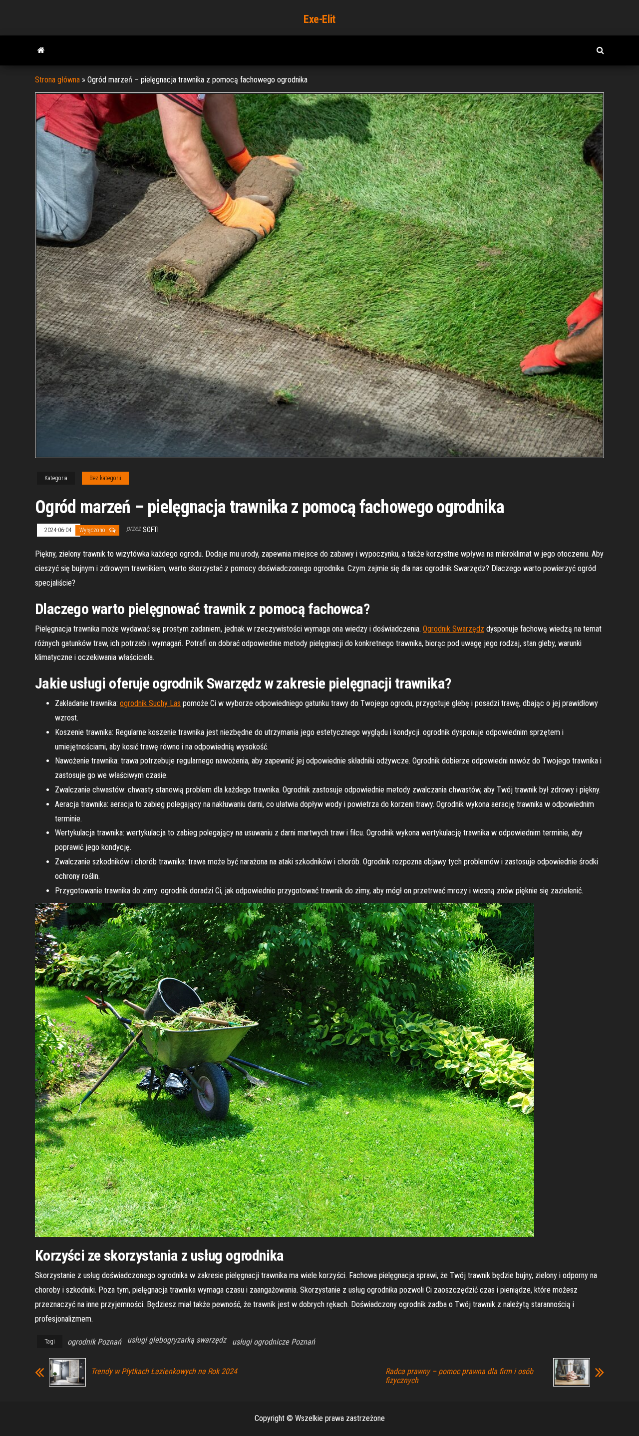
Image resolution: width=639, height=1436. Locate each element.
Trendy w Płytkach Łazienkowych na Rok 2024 (164, 1371)
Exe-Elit (319, 19)
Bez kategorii (105, 478)
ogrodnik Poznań (94, 1342)
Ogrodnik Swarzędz (453, 629)
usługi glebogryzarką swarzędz (176, 1340)
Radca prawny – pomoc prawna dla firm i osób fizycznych (459, 1376)
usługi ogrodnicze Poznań (273, 1342)
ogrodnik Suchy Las (150, 703)
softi (151, 530)
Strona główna (57, 79)
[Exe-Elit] (41, 50)
